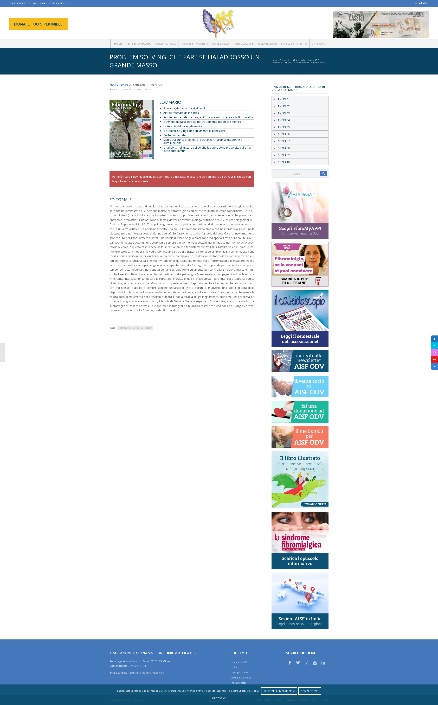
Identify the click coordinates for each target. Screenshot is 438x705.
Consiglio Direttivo (240, 672)
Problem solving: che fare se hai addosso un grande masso (185, 61)
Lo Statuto (236, 667)
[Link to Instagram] (306, 662)
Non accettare (310, 691)
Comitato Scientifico (241, 677)
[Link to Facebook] (289, 662)
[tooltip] (434, 338)
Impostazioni (219, 698)
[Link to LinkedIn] (323, 662)
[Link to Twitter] (298, 662)
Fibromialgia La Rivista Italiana (136, 89)
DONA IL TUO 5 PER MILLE (38, 24)
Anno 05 (116, 89)
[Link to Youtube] (315, 662)
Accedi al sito (422, 3)
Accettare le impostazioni (279, 691)
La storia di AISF (239, 662)
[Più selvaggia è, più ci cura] (2, 352)
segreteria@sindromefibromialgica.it (141, 673)
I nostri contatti (238, 682)
